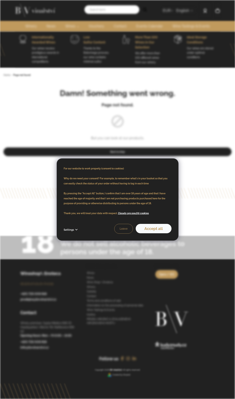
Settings (69, 229)
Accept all (153, 228)
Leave (124, 228)
